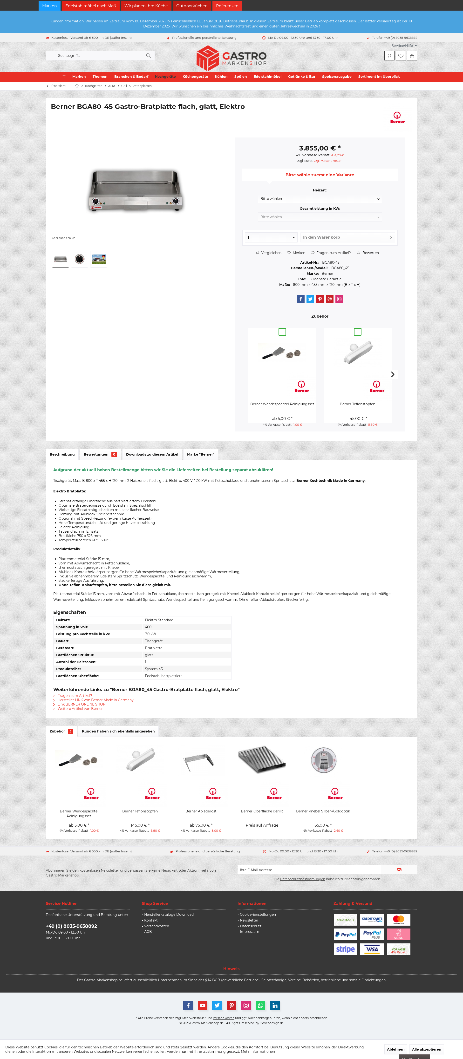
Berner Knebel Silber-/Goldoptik (323, 811)
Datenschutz (250, 926)
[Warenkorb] (412, 55)
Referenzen (227, 6)
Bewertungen (100, 454)
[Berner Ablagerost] (201, 760)
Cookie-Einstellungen (258, 914)
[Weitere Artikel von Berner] (397, 117)
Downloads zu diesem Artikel (152, 454)
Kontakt (151, 920)
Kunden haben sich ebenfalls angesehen (118, 731)
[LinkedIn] (275, 1005)
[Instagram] (339, 299)
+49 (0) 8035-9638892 (71, 926)
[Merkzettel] (401, 55)
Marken (49, 6)
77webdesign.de (272, 1023)
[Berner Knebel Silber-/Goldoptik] (323, 760)
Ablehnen (396, 1049)
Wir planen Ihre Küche (146, 6)
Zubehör (60, 731)
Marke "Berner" (200, 454)
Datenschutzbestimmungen (302, 879)
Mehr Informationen (258, 1051)
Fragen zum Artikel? (333, 253)
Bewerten (370, 253)
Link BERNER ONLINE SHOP (81, 704)
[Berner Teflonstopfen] (358, 352)
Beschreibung (62, 454)
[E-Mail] (330, 299)
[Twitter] (310, 299)
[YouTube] (202, 1005)
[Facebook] (301, 299)
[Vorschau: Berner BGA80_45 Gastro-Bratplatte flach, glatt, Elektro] (60, 259)
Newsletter (249, 920)
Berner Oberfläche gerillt (262, 811)
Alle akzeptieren (426, 1049)
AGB (148, 931)
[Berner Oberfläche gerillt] (262, 760)
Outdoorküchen (192, 6)
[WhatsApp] (260, 1005)
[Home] (64, 77)
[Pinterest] (320, 299)
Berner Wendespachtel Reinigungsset (282, 404)
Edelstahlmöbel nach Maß (90, 6)
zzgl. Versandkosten (328, 161)
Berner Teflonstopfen (357, 404)
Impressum (249, 931)
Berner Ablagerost (201, 811)
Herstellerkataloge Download (169, 914)
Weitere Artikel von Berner (80, 708)
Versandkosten (156, 926)
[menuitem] (402, 46)
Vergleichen (270, 253)
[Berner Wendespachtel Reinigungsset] (282, 352)
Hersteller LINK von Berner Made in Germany (95, 700)
